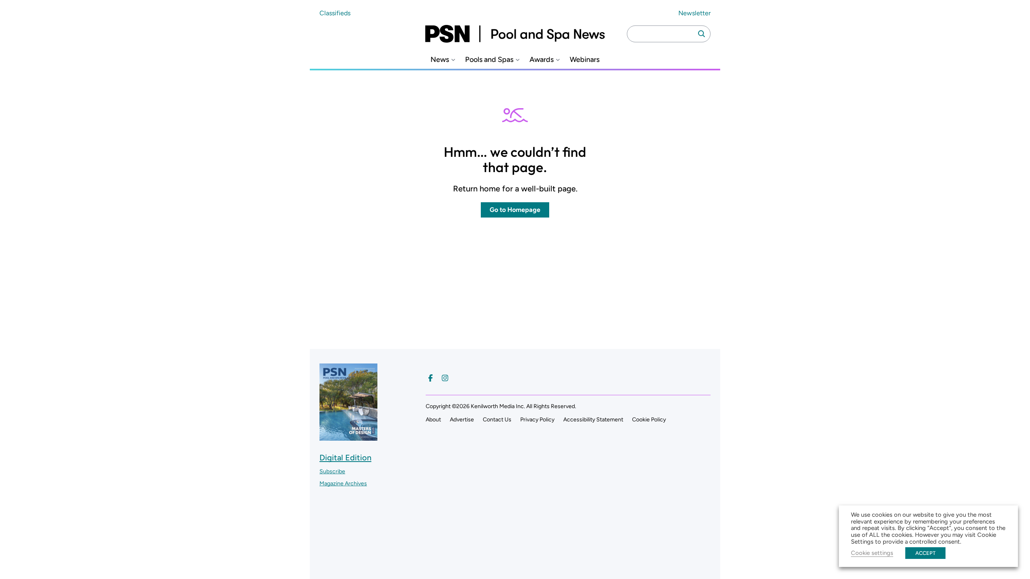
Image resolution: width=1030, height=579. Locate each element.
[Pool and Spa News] (515, 34)
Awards (541, 59)
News (440, 59)
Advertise (462, 419)
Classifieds (334, 13)
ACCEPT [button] (925, 553)
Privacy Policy (537, 419)
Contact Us (497, 419)
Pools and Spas (489, 59)
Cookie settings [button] (872, 552)
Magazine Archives (343, 483)
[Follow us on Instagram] (445, 378)
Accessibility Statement (593, 419)
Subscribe (332, 471)
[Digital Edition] (348, 437)
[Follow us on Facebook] (430, 378)
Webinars (584, 59)
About (433, 419)
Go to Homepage (515, 210)
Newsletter (694, 13)
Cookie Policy (649, 419)
